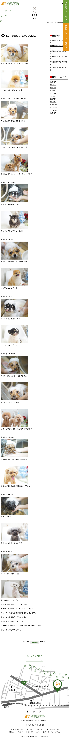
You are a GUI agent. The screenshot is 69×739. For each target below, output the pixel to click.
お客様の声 (12, 732)
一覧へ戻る (34, 642)
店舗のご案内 (30, 732)
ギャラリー (20, 732)
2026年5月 (53, 90)
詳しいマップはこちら (34, 660)
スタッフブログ (55, 732)
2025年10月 (53, 110)
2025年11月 (53, 107)
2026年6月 (53, 87)
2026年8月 (53, 82)
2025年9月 (53, 113)
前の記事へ (25, 641)
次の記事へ (43, 641)
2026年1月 (53, 102)
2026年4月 (53, 93)
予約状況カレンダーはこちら (66, 12)
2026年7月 (53, 85)
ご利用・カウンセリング (17, 729)
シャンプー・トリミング (34, 729)
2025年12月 (53, 104)
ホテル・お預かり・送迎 (51, 729)
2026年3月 (53, 96)
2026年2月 (53, 99)
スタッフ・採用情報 (42, 732)
